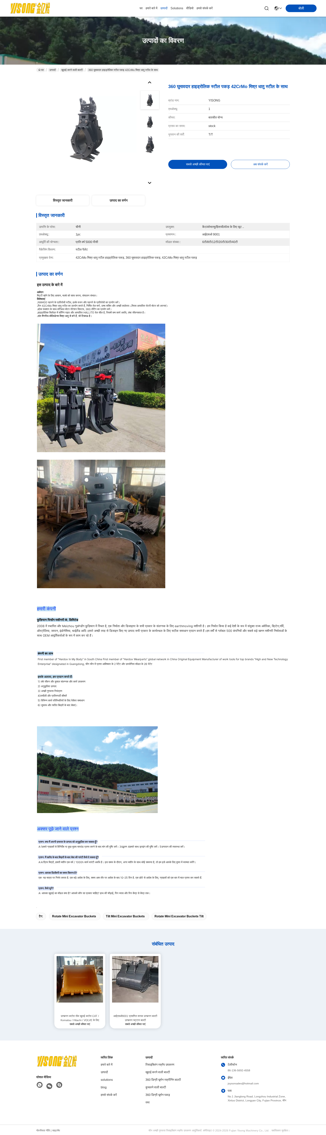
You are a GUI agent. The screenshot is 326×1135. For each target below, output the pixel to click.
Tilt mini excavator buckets (125, 916)
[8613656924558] (39, 1085)
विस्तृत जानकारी (62, 200)
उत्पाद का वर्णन (119, 200)
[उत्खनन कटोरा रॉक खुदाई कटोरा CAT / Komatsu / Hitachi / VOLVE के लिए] (80, 984)
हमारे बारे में (151, 8)
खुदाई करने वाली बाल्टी (72, 69)
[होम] (57, 1066)
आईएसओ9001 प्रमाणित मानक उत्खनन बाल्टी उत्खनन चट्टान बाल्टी (135, 1018)
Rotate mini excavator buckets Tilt (179, 916)
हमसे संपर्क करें (205, 8)
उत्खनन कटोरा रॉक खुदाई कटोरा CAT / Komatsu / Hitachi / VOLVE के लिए (80, 1018)
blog (104, 1087)
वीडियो (190, 8)
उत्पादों (164, 8)
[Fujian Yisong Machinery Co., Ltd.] (30, 8)
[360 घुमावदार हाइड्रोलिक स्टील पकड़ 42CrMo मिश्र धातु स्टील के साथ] (86, 129)
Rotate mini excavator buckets (74, 916)
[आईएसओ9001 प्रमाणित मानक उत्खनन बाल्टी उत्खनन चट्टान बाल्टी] (135, 984)
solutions (177, 8)
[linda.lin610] (59, 1085)
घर (141, 8)
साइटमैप (56, 1130)
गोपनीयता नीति (43, 1130)
